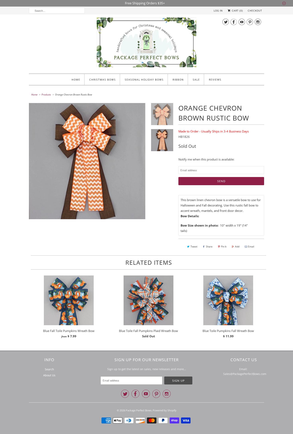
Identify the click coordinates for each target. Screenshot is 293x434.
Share (209, 246)
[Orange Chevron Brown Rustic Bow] (87, 161)
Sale (196, 79)
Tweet (194, 246)
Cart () (237, 10)
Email (251, 246)
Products (46, 94)
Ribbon (178, 79)
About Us (49, 375)
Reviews (215, 79)
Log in (218, 10)
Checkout (255, 10)
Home (76, 79)
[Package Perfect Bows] (146, 43)
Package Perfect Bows (138, 410)
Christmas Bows (102, 79)
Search (49, 369)
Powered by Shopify (164, 410)
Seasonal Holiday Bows (144, 79)
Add (237, 246)
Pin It (223, 246)
